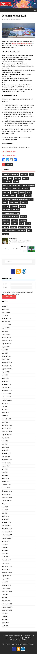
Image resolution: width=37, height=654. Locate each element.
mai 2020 (5, 444)
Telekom (5, 227)
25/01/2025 (6, 19)
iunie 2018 (5, 510)
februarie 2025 (6, 318)
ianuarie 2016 (6, 588)
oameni (24, 203)
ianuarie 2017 (6, 563)
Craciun (25, 178)
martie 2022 (5, 381)
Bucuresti (24, 175)
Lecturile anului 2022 (9, 151)
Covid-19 (17, 178)
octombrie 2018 (7, 497)
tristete (13, 227)
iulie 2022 (5, 375)
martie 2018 (5, 519)
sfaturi (14, 223)
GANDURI (27, 635)
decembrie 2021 (7, 391)
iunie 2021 (5, 406)
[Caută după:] (18, 261)
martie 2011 (5, 626)
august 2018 (5, 503)
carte (31, 175)
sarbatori (6, 223)
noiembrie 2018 (6, 494)
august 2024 (5, 328)
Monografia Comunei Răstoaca (22, 43)
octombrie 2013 (7, 610)
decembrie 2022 (7, 362)
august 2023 (5, 347)
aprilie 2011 (5, 623)
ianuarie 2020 (6, 456)
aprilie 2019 (5, 478)
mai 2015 (5, 597)
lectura (9, 165)
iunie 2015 (5, 594)
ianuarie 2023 (6, 359)
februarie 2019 (6, 485)
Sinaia (21, 223)
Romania (14, 220)
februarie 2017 (6, 560)
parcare (22, 206)
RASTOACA (27, 638)
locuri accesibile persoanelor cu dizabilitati (18, 199)
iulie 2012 (5, 613)
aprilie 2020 (5, 447)
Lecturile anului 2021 (9, 155)
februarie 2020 (6, 453)
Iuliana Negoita (16, 19)
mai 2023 (5, 353)
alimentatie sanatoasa (10, 175)
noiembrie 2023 (6, 337)
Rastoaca (6, 220)
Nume (5, 284)
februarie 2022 (6, 384)
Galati (29, 192)
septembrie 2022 (7, 369)
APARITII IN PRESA (28, 644)
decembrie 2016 (7, 566)
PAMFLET (12, 638)
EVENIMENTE (18, 635)
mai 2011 (5, 619)
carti (4, 178)
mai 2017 (5, 550)
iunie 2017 (5, 547)
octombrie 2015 (7, 591)
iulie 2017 (5, 544)
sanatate (23, 220)
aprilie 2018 (5, 516)
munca (5, 203)
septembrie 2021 (7, 400)
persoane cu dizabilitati (11, 209)
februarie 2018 (6, 522)
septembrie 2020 (7, 434)
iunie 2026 (5, 306)
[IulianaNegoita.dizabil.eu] (18, 7)
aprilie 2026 (5, 309)
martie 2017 (5, 557)
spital (28, 223)
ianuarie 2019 (6, 488)
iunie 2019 (5, 472)
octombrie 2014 (7, 604)
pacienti (5, 206)
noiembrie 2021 (6, 394)
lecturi (28, 195)
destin (16, 181)
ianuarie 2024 (6, 334)
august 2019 (5, 466)
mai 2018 (5, 513)
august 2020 (5, 438)
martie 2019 (5, 482)
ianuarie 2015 (6, 601)
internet (6, 195)
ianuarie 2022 (6, 387)
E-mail (5, 287)
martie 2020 (5, 450)
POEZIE (19, 638)
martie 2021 (5, 416)
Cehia (10, 178)
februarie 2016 (6, 585)
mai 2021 (5, 409)
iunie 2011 (5, 616)
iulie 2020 (5, 441)
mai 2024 (5, 331)
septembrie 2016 (7, 576)
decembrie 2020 (7, 425)
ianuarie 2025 (6, 322)
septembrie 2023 (7, 343)
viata (29, 230)
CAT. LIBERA (23, 640)
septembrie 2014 (7, 607)
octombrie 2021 (7, 397)
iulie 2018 (5, 507)
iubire (13, 195)
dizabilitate (7, 189)
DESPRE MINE (16, 644)
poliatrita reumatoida (10, 216)
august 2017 (5, 541)
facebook (6, 192)
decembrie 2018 (7, 491)
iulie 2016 (5, 582)
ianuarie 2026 (6, 312)
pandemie (14, 206)
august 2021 (5, 403)
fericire (14, 192)
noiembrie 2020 (6, 428)
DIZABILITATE (7, 635)
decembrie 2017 (7, 528)
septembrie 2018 (7, 500)
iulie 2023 (5, 350)
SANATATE (13, 640)
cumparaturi (7, 181)
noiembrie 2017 (6, 532)
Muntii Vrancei (15, 203)
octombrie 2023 (7, 340)
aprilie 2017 (5, 554)
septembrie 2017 (7, 538)
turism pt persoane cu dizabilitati (14, 230)
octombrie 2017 (7, 535)
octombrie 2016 (7, 572)
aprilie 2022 (5, 378)
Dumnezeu (25, 189)
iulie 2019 (5, 469)
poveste (23, 216)
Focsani (22, 192)
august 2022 (5, 372)
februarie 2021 (6, 419)
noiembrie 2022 (6, 365)
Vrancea (5, 234)
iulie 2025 (5, 315)
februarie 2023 (6, 356)
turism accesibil (24, 227)
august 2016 (5, 579)
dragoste (16, 189)
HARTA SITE (6, 644)
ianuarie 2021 (6, 422)
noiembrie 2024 (6, 325)
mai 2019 (5, 475)
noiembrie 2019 (6, 463)
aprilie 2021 (5, 412)
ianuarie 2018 (6, 525)
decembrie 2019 (7, 460)
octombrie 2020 (7, 431)
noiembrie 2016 (6, 569)
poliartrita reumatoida (11, 213)
